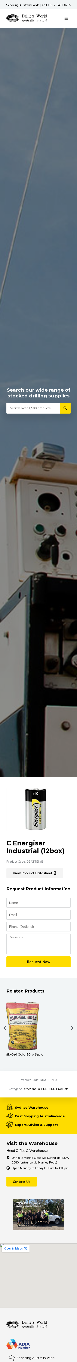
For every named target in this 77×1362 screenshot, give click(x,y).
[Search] (65, 408)
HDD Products (58, 1089)
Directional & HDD (35, 1089)
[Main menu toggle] (66, 18)
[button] (4, 1028)
